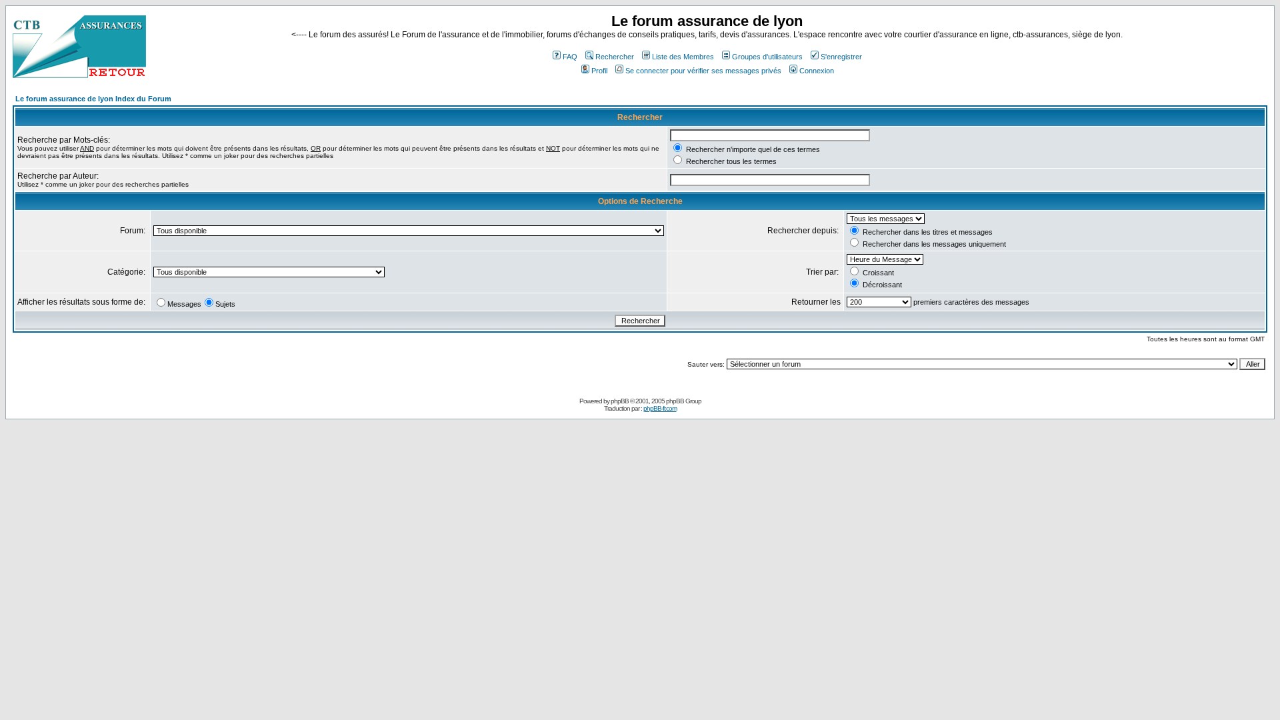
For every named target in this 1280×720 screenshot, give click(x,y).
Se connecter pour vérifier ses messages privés (703, 71)
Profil (599, 71)
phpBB (620, 401)
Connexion (816, 71)
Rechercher (614, 57)
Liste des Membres (683, 57)
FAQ (570, 57)
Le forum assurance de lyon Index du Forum (93, 99)
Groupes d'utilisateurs (767, 57)
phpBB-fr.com (660, 408)
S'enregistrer (841, 57)
